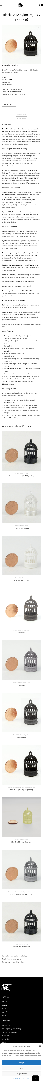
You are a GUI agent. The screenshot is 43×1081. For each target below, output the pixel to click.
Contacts (4, 1015)
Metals (28, 630)
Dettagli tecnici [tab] (21, 118)
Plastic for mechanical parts (28, 787)
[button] (40, 1046)
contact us (31, 282)
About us (5, 1002)
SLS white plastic (7, 166)
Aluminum (21, 685)
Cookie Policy (17, 1078)
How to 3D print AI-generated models (16, 418)
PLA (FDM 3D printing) (21, 580)
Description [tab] (21, 114)
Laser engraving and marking (11, 1029)
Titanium (21, 633)
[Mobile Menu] (1, 4)
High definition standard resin (21, 842)
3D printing (23, 70)
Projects (4, 1005)
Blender (7, 408)
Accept (21, 1063)
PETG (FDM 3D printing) (21, 528)
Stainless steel (21, 737)
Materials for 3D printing (21, 473)
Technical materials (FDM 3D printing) (21, 476)
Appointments (6, 1012)
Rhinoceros (8, 405)
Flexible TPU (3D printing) (21, 947)
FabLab (4, 1008)
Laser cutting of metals (9, 1032)
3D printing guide (8, 384)
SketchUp (7, 410)
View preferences (21, 1074)
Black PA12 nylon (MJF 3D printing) (21, 790)
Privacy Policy (25, 1078)
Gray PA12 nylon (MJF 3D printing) (21, 894)
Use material (9, 105)
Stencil (4, 1042)
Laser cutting (6, 1025)
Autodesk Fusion (9, 400)
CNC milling (5, 1039)
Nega (21, 1068)
